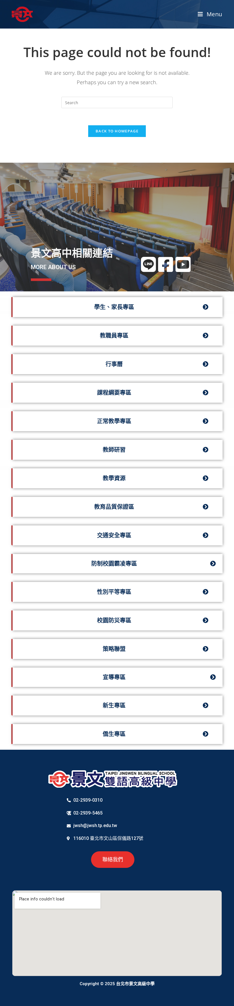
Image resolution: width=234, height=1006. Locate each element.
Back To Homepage (117, 131)
